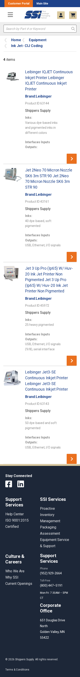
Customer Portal (18, 3)
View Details (72, 159)
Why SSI (11, 577)
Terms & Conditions (17, 669)
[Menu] (10, 14)
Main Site (42, 3)
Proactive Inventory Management (50, 514)
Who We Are (14, 571)
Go (73, 28)
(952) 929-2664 (51, 573)
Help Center (14, 514)
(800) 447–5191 (51, 585)
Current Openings (18, 583)
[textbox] (40, 29)
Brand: (38, 96)
